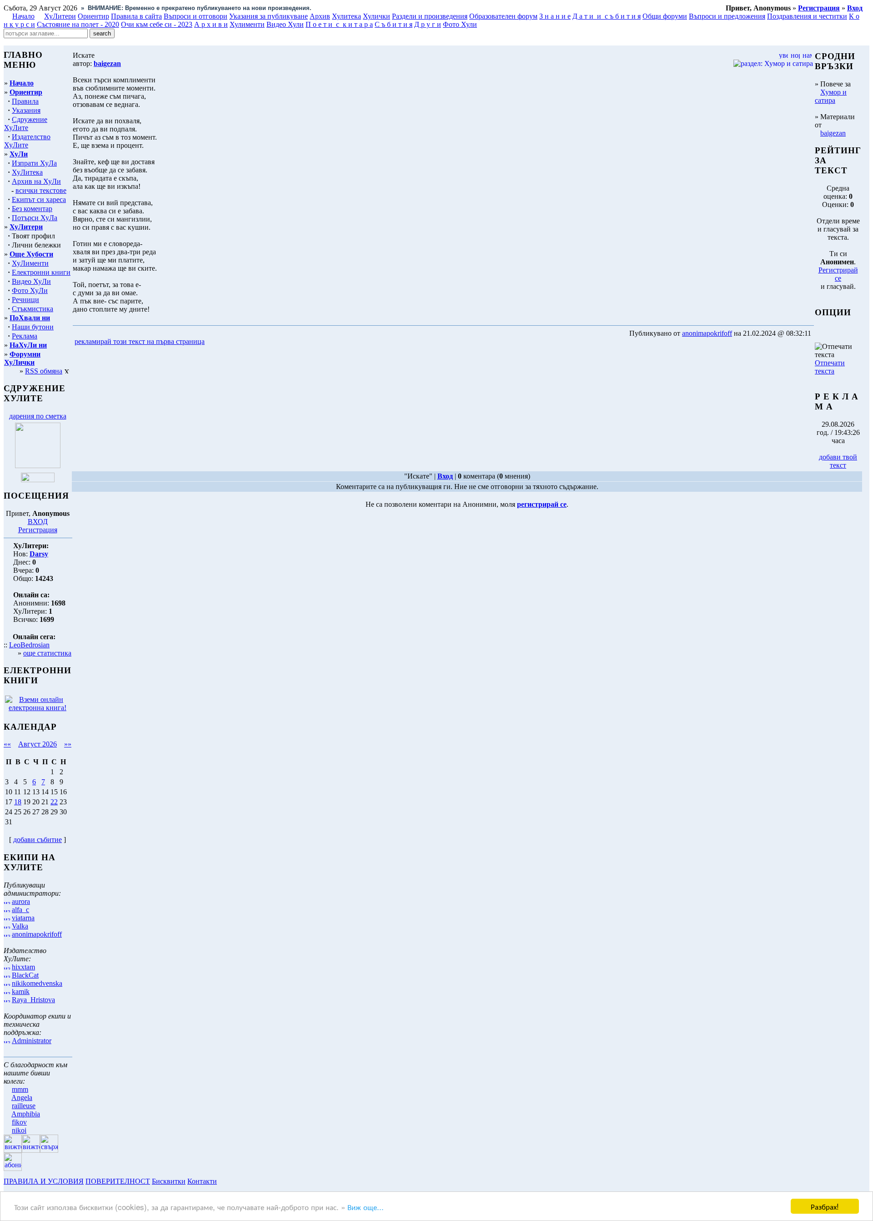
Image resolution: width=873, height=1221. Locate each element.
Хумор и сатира (831, 96)
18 (17, 802)
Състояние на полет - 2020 (78, 24)
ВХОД (38, 521)
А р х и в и (211, 24)
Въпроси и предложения (727, 16)
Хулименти (247, 24)
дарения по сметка (37, 416)
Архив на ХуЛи (36, 181)
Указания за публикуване (268, 16)
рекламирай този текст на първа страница (140, 341)
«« (7, 744)
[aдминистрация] (222, 1181)
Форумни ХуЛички (22, 358)
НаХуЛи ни (28, 345)
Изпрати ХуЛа (34, 163)
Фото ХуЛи (30, 290)
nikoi (19, 1130)
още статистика (47, 653)
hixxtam (23, 967)
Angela (21, 1097)
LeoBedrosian (29, 645)
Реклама (24, 336)
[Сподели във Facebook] (223, 342)
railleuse (23, 1106)
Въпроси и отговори (195, 16)
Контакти (202, 1181)
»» (67, 744)
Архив (320, 16)
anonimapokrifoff (37, 934)
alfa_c (20, 909)
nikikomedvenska (37, 983)
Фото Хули (460, 24)
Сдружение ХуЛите (25, 123)
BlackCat (25, 975)
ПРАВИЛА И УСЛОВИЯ (44, 1181)
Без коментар (32, 208)
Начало (23, 16)
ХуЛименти (30, 263)
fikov (19, 1122)
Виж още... (365, 1206)
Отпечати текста (830, 367)
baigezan (833, 133)
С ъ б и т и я (393, 24)
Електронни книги (41, 272)
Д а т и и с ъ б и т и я (606, 16)
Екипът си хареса (39, 199)
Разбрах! (825, 1206)
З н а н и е (555, 16)
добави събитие (37, 839)
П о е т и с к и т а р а (339, 24)
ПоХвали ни (30, 318)
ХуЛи (19, 154)
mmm (20, 1089)
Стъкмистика (32, 309)
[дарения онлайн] (38, 480)
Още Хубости (31, 254)
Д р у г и (427, 24)
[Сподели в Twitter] (258, 342)
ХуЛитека (27, 172)
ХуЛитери (60, 16)
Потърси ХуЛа (34, 218)
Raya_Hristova (33, 1000)
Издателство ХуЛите (27, 141)
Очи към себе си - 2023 (156, 24)
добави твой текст (838, 461)
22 (54, 802)
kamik (21, 991)
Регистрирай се (838, 274)
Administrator (31, 1040)
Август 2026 (37, 744)
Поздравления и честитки (807, 16)
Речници (25, 299)
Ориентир (26, 92)
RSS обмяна (43, 371)
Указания (26, 110)
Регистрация (37, 530)
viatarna (23, 918)
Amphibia (25, 1114)
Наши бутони (33, 327)
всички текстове (40, 190)
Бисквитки (169, 1181)
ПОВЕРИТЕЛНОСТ (117, 1181)
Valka (20, 926)
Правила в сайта (136, 16)
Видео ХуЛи (31, 281)
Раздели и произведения (429, 16)
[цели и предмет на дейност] (37, 465)
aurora (21, 901)
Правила (25, 101)
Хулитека (346, 16)
